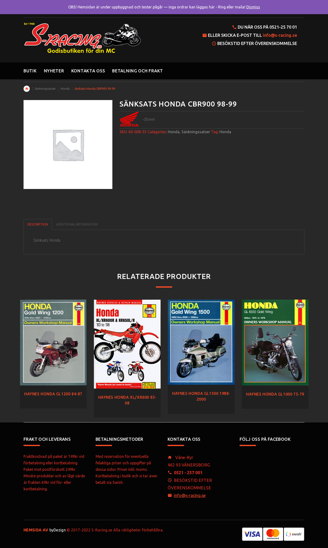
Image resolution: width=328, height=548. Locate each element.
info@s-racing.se (280, 35)
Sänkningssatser (45, 88)
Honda (65, 88)
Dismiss (253, 7)
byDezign (45, 530)
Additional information (77, 224)
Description (37, 224)
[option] (53, 349)
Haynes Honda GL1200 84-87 (53, 394)
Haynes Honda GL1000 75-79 (275, 394)
